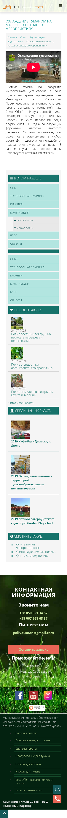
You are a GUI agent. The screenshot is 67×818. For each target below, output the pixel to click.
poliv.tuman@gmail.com (33, 632)
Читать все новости (21, 403)
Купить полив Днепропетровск (27, 546)
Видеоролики (15, 41)
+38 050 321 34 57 (33, 613)
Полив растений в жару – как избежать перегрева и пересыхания (31, 337)
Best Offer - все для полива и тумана (33, 781)
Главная (12, 37)
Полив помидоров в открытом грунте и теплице (32, 393)
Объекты (16, 243)
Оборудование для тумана (32, 756)
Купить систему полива (32, 556)
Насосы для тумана (27, 771)
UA (57, 789)
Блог (13, 235)
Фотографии (24, 220)
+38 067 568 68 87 (33, 618)
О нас (23, 37)
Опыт (13, 188)
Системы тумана (26, 748)
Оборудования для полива (32, 740)
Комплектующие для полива (35, 552)
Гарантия (16, 204)
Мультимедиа (38, 37)
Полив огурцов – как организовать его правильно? (32, 366)
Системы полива (26, 733)
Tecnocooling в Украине (27, 196)
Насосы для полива (28, 764)
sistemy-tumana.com (28, 790)
